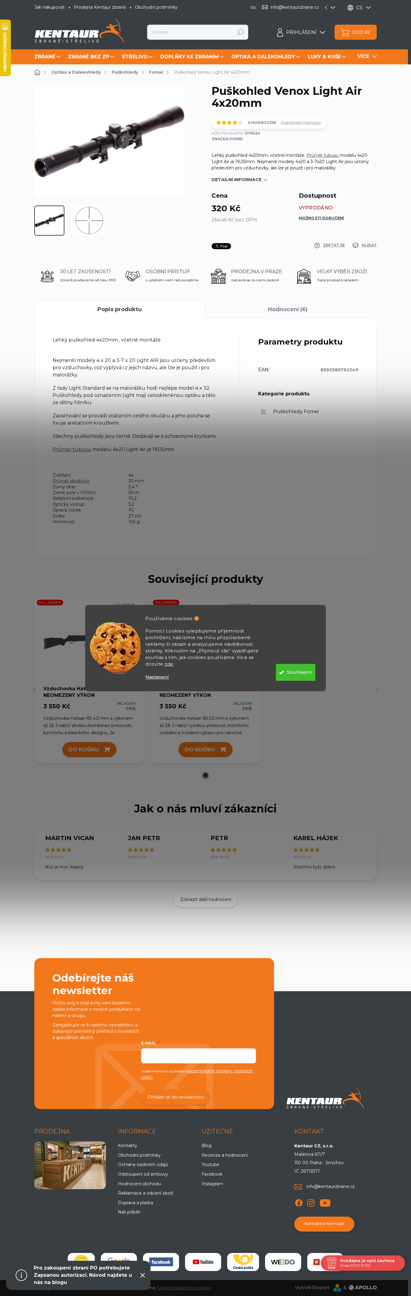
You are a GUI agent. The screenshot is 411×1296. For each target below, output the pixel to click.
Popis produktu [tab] (119, 309)
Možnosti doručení (321, 218)
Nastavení (157, 677)
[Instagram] (310, 1201)
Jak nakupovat (49, 7)
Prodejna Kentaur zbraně (100, 7)
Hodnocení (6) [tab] (287, 309)
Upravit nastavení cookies (184, 1288)
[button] (205, 775)
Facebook (212, 1174)
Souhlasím (299, 672)
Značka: (227, 139)
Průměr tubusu (322, 155)
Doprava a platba (135, 1202)
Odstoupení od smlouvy (143, 1174)
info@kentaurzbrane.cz (330, 1186)
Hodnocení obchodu (139, 1183)
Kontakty (127, 1145)
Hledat (240, 32)
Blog (207, 1145)
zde (169, 664)
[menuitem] (48, 56)
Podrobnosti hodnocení (301, 122)
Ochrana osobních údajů (143, 1164)
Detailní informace (236, 179)
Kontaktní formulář (324, 1223)
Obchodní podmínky (156, 7)
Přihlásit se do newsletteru (175, 1097)
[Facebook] (298, 1201)
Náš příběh (129, 1212)
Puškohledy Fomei (296, 411)
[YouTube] (325, 1201)
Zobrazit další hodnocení (205, 899)
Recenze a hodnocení (225, 1155)
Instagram (212, 1183)
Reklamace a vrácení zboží (145, 1193)
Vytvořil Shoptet (312, 1287)
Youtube (210, 1164)
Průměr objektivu (71, 481)
